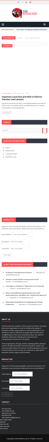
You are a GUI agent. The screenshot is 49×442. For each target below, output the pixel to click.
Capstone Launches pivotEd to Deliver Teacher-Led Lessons (22, 98)
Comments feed (11, 154)
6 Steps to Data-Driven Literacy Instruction (22, 279)
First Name (5, 242)
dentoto (2, 422)
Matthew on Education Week (18, 264)
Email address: (7, 234)
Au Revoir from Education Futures (19, 272)
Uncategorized (7, 46)
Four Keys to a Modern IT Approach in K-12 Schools (25, 286)
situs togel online (6, 420)
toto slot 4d (4, 428)
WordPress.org (11, 157)
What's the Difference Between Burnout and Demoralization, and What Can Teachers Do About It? (26, 294)
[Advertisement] (24, 188)
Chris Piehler (7, 93)
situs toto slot (4, 426)
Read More (6, 112)
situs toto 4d (4, 424)
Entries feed (10, 151)
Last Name (5, 249)
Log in (8, 148)
